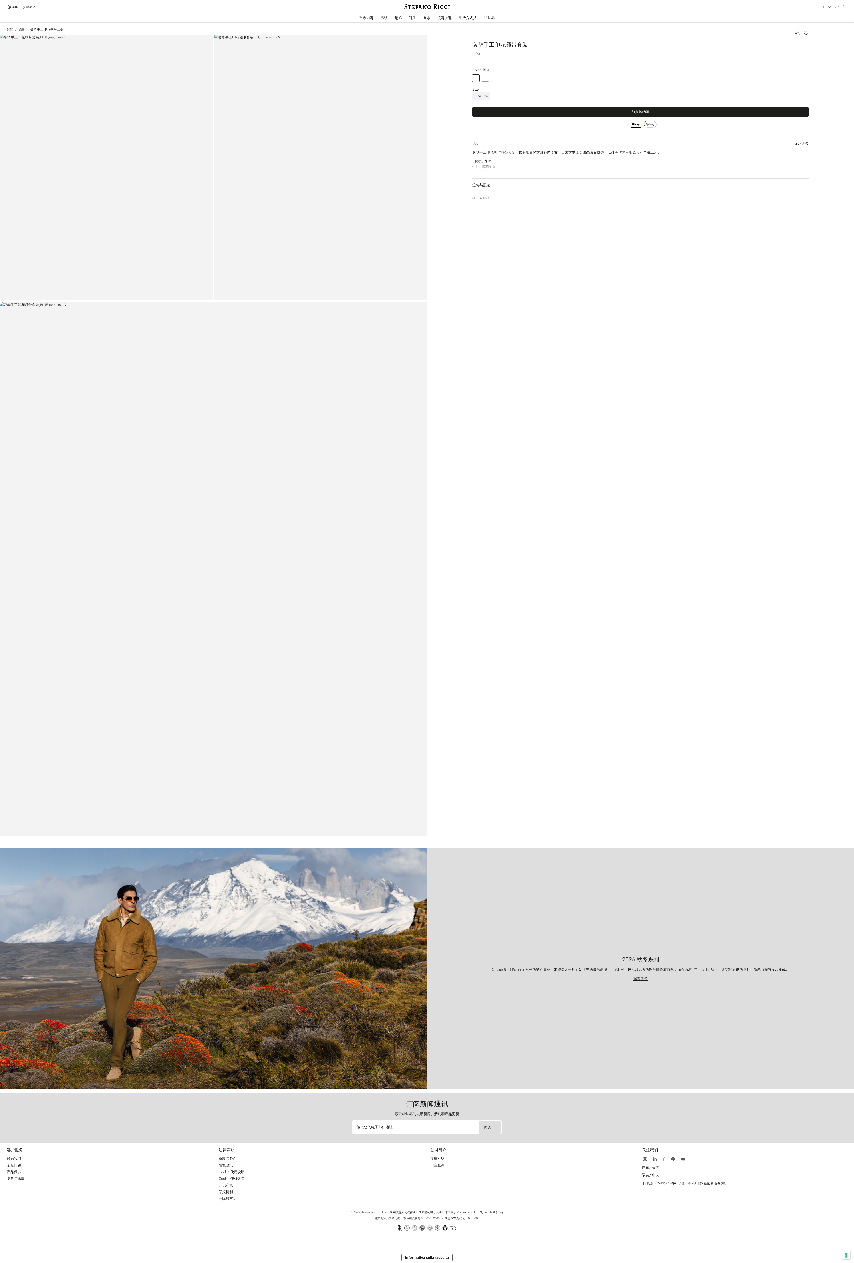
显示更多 (801, 143)
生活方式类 (468, 17)
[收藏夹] (836, 7)
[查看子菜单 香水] (433, 17)
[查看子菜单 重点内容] (376, 17)
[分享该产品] (797, 33)
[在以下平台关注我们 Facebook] (664, 1158)
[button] (822, 7)
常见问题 (14, 1165)
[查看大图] (106, 167)
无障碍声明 (227, 1198)
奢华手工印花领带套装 (47, 29)
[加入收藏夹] (806, 33)
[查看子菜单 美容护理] (454, 17)
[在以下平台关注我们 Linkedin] (655, 1158)
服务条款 (720, 1183)
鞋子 (412, 17)
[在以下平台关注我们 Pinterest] (673, 1158)
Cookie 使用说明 (232, 1171)
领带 (21, 29)
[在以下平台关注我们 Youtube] (683, 1158)
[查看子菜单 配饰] (405, 17)
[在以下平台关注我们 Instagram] (645, 1158)
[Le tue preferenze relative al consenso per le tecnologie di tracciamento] (846, 1255)
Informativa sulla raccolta (427, 1257)
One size (481, 96)
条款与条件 (227, 1158)
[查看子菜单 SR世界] (498, 17)
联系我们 (14, 1158)
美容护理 (444, 17)
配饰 (398, 17)
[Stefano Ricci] (427, 6)
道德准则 (437, 1158)
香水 (426, 17)
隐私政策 (226, 1165)
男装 (384, 17)
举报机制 (226, 1192)
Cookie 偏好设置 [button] (232, 1178)
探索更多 (640, 978)
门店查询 (437, 1165)
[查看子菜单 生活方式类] (479, 17)
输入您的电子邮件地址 (375, 1127)
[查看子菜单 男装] (390, 17)
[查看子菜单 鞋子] (419, 17)
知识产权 (226, 1185)
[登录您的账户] (829, 7)
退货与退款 (16, 1178)
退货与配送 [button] (481, 185)
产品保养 (14, 1171)
